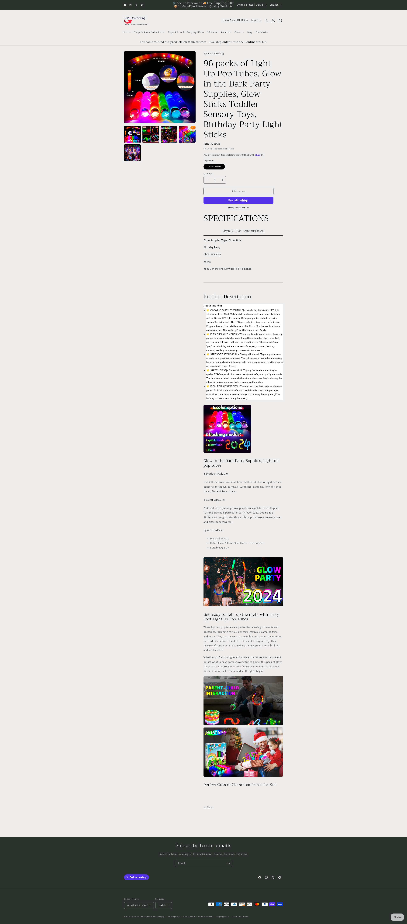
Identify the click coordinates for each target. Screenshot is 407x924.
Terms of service (205, 916)
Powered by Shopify (156, 917)
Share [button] (210, 807)
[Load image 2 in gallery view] (150, 134)
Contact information (240, 916)
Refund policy (174, 916)
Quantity (208, 173)
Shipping (208, 149)
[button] (149, 32)
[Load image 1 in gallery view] (132, 134)
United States (214, 166)
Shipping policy (222, 916)
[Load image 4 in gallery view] (187, 134)
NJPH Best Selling (139, 917)
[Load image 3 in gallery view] (169, 134)
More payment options (238, 208)
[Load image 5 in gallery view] (132, 152)
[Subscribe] (228, 863)
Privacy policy (189, 916)
